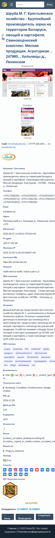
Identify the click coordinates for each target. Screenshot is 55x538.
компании (45, 357)
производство (40, 361)
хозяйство (35, 349)
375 (26, 349)
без (5, 365)
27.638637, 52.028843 (28, 509)
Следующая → (44, 516)
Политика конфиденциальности (34, 532)
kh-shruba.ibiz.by (17, 144)
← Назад (7, 516)
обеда (13, 365)
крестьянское (41, 353)
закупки (20, 357)
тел (33, 365)
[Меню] (11, 4)
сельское (8, 361)
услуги (7, 349)
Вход (49, 4)
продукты (8, 353)
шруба (46, 349)
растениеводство (23, 361)
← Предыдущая (24, 516)
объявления (32, 357)
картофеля (9, 357)
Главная (12, 528)
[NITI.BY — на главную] (4, 4)
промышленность (24, 353)
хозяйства (17, 349)
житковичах (24, 365)
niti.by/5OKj (31, 503)
